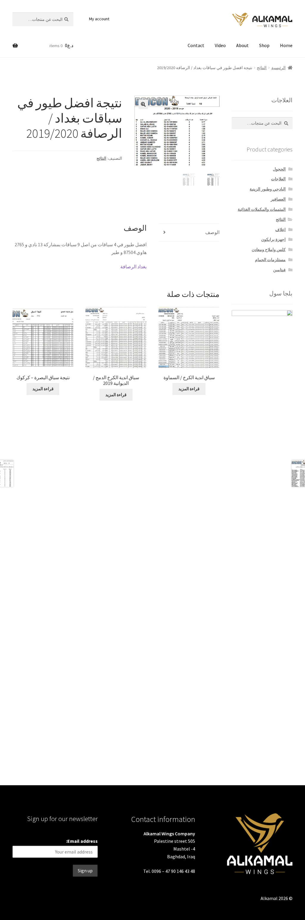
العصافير (278, 199)
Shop (264, 45)
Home (286, 45)
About (242, 45)
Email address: (82, 841)
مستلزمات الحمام (270, 259)
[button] (143, 104)
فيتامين (279, 269)
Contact (196, 45)
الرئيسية (278, 67)
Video (220, 45)
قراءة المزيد (189, 388)
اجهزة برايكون (273, 239)
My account (99, 18)
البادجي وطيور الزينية (268, 189)
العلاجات (278, 179)
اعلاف (280, 229)
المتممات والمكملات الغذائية (262, 209)
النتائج (262, 67)
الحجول (279, 169)
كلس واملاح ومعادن (269, 249)
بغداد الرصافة (133, 267)
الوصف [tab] (212, 232)
